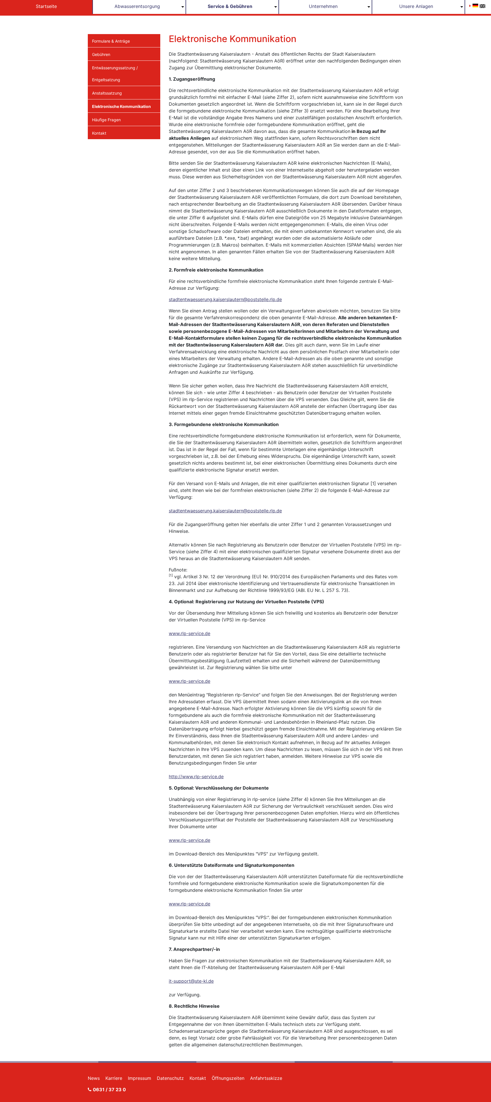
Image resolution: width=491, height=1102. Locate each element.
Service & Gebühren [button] (230, 6)
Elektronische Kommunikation (121, 106)
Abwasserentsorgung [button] (137, 6)
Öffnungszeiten (228, 1078)
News (94, 1078)
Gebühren (101, 54)
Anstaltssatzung (107, 93)
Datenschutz (170, 1078)
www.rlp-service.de (189, 633)
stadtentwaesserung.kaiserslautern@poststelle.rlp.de (225, 299)
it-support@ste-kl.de (191, 981)
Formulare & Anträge (111, 41)
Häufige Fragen (106, 119)
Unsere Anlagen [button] (416, 6)
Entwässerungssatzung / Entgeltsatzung (115, 73)
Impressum (139, 1078)
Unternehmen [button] (323, 6)
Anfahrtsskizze (266, 1078)
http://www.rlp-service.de (196, 776)
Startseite (46, 6)
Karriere (113, 1078)
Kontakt (99, 133)
